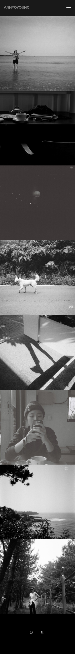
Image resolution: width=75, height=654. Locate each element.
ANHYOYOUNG (16, 7)
